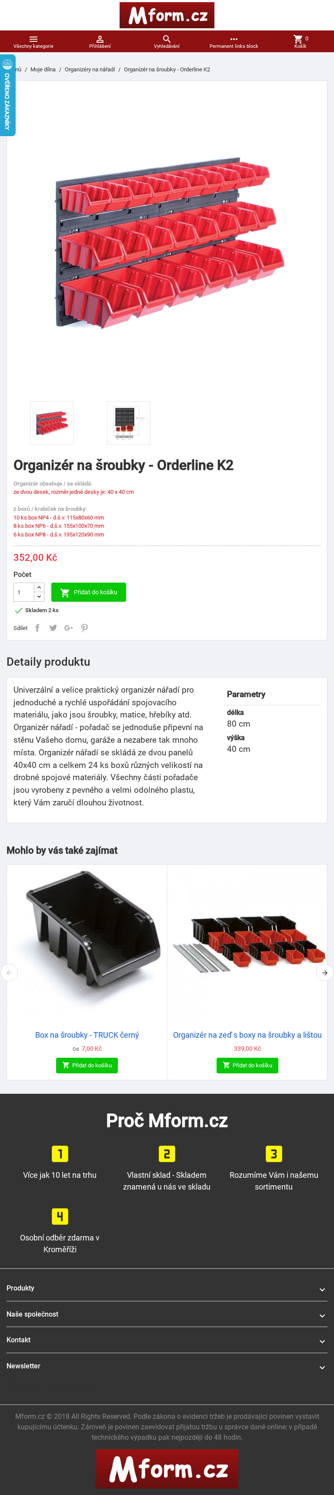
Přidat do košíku (88, 593)
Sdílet (37, 628)
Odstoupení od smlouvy (50, 1385)
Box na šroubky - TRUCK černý (87, 1035)
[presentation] (9, 972)
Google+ (68, 628)
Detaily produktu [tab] (48, 661)
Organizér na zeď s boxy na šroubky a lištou (247, 1035)
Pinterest (84, 628)
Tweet (53, 628)
